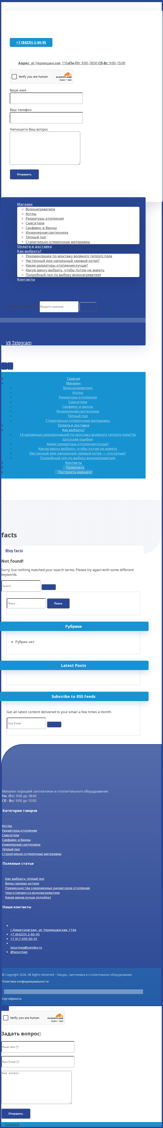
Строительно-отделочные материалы (31, 854)
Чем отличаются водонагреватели (32, 892)
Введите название (22, 306)
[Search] (88, 306)
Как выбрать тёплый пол (24, 878)
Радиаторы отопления (19, 830)
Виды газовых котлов (22, 883)
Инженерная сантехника (21, 844)
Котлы (7, 826)
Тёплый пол (11, 849)
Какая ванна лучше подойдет (28, 897)
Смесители (10, 835)
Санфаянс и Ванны (16, 840)
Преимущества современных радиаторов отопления (47, 888)
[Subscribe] (54, 724)
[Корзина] (7, 327)
